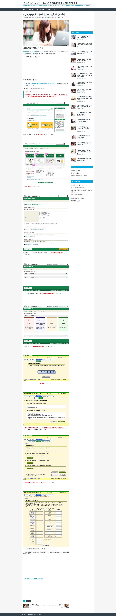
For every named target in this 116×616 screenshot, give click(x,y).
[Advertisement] (46, 68)
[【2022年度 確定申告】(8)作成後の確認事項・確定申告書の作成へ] (73, 99)
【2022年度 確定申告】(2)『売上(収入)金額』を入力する (84, 152)
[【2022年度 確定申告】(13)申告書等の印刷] (73, 54)
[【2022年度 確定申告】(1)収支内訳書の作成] (73, 161)
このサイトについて (28, 9)
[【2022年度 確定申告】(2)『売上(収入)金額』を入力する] (73, 152)
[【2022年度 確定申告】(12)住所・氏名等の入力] (73, 61)
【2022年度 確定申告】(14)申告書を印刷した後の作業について (84, 45)
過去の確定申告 (40, 9)
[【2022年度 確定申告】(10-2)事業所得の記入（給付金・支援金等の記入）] (73, 76)
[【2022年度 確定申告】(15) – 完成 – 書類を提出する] (73, 38)
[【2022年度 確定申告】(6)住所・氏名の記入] (73, 115)
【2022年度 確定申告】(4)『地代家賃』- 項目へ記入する (84, 128)
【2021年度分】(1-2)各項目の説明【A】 (33, 579)
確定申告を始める (75, 32)
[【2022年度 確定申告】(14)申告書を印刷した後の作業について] (73, 45)
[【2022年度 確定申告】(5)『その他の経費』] (73, 122)
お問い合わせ (51, 9)
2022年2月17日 (28, 17)
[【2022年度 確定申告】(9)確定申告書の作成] (73, 92)
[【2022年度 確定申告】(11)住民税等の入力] (73, 68)
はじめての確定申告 (37, 17)
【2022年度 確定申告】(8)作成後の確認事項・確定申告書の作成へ (84, 98)
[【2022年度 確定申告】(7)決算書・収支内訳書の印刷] (73, 107)
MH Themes (39, 614)
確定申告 (28, 600)
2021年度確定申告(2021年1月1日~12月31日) (51, 17)
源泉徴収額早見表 (75, 201)
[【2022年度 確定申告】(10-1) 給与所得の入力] (73, 84)
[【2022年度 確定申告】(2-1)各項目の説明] (73, 145)
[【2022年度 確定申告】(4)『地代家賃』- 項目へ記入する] (73, 129)
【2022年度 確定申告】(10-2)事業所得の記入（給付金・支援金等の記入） (84, 75)
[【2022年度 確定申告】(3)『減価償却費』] (73, 138)
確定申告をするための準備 (30, 52)
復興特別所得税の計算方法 (77, 198)
